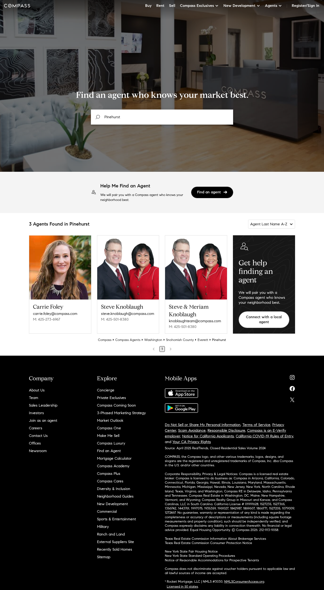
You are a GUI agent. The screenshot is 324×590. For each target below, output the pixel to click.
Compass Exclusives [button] (197, 5)
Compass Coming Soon (116, 405)
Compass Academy (113, 466)
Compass (104, 340)
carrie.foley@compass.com (55, 313)
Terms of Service (256, 424)
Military (103, 526)
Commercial (107, 511)
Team (33, 397)
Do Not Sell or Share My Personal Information (203, 424)
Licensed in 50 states (182, 587)
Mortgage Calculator (114, 458)
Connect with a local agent (264, 319)
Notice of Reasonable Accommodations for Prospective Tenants (212, 560)
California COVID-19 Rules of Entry (264, 436)
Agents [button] (271, 5)
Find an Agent (109, 451)
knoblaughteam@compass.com (195, 321)
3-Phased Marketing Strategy (121, 413)
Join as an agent (43, 420)
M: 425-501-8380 (115, 319)
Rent (160, 5)
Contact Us (38, 435)
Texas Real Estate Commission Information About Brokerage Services (215, 539)
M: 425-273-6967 (46, 319)
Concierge (105, 390)
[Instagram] (292, 376)
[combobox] (162, 117)
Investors (36, 413)
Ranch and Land (111, 534)
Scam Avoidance (192, 430)
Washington (153, 340)
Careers (35, 428)
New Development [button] (239, 5)
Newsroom (38, 451)
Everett (203, 340)
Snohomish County (180, 340)
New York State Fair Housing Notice (191, 551)
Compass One (109, 428)
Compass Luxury (111, 443)
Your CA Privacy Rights (191, 442)
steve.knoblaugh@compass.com (127, 313)
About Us (37, 390)
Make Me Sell (108, 435)
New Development (112, 504)
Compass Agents (127, 340)
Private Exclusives (111, 397)
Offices (35, 443)
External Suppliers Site (115, 542)
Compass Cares (110, 481)
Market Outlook (110, 420)
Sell (172, 5)
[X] (292, 398)
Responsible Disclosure (226, 430)
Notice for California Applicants (208, 436)
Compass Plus (108, 473)
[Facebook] (292, 387)
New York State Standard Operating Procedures (200, 556)
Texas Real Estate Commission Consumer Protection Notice (208, 543)
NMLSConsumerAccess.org (244, 582)
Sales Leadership (43, 405)
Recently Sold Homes (114, 549)
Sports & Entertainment (116, 519)
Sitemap (103, 557)
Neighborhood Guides (115, 496)
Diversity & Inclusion (113, 488)
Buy (148, 5)
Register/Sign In (305, 5)
